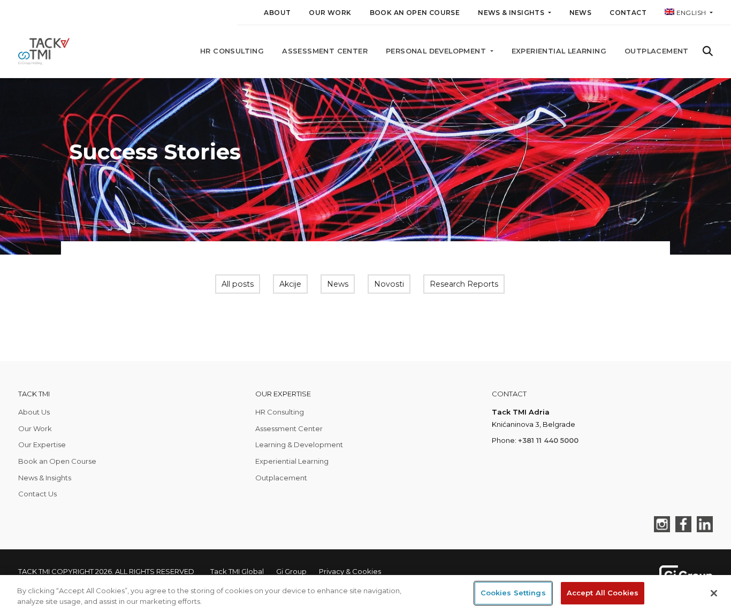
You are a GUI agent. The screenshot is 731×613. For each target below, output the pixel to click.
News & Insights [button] (512, 13)
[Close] (714, 593)
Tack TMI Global (237, 571)
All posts (238, 284)
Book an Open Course (415, 13)
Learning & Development (299, 444)
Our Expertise (42, 444)
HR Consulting (232, 51)
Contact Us (37, 493)
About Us (34, 412)
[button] (689, 14)
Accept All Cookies (602, 592)
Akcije (290, 284)
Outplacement (657, 51)
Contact (628, 13)
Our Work (330, 13)
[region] (365, 594)
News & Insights (44, 477)
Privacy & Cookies (350, 571)
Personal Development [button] (437, 51)
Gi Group (291, 571)
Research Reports (464, 284)
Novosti (389, 284)
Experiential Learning (559, 51)
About (277, 13)
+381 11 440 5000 (548, 440)
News (580, 13)
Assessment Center (325, 51)
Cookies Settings (513, 592)
